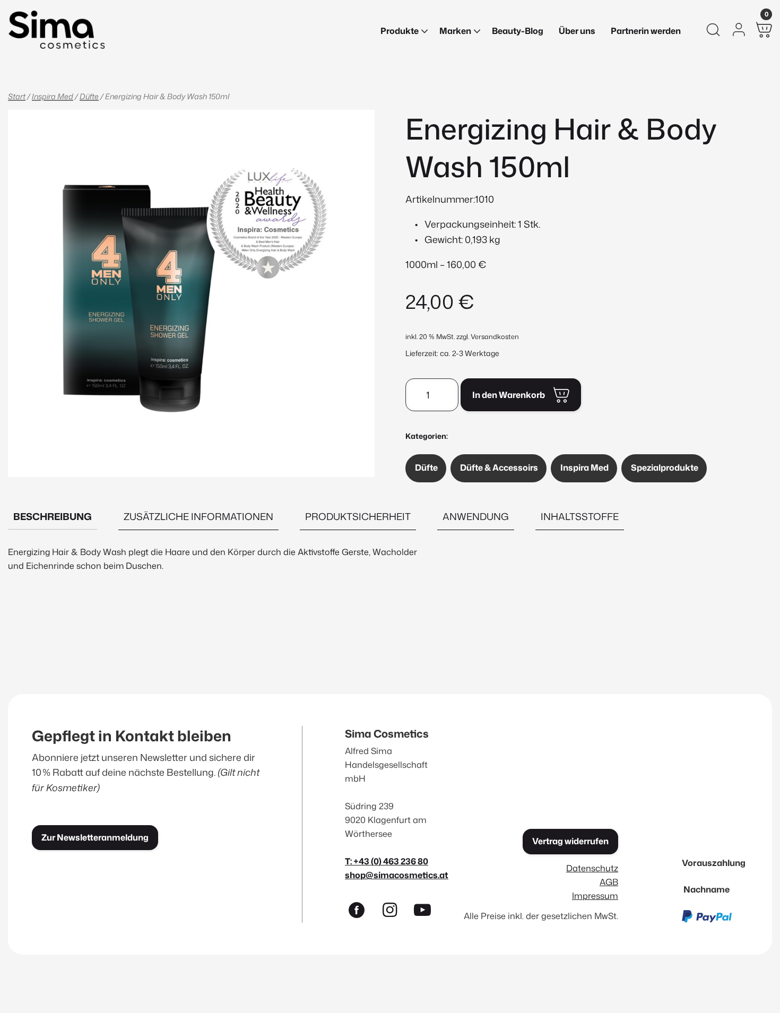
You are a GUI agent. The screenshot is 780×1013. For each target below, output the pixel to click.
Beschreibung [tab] (52, 516)
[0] (764, 30)
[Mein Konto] (739, 30)
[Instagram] (394, 912)
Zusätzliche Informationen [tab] (198, 516)
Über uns (577, 31)
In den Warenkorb (508, 395)
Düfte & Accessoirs (499, 467)
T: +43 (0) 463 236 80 (386, 861)
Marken (455, 31)
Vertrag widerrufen (570, 841)
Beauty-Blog (517, 31)
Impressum (595, 895)
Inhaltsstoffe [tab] (580, 516)
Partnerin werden (646, 31)
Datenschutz (592, 868)
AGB (609, 882)
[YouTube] (427, 912)
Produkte (399, 31)
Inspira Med (52, 96)
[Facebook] (361, 912)
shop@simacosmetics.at (396, 875)
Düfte (89, 96)
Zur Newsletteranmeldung (95, 837)
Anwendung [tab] (476, 516)
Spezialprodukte (664, 467)
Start (16, 96)
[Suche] (713, 30)
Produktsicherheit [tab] (358, 516)
